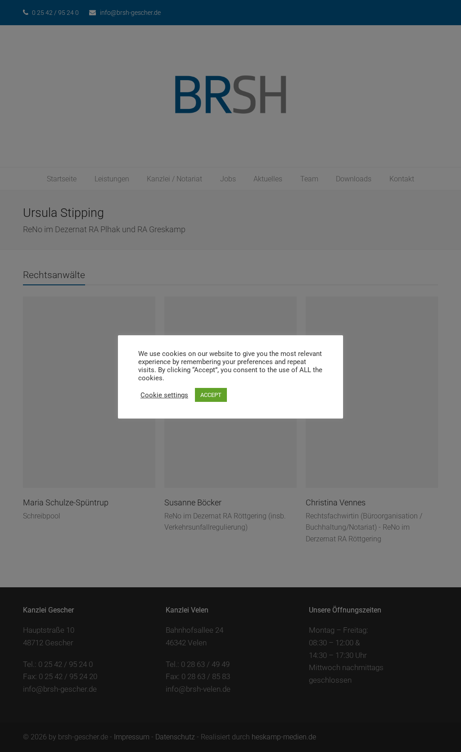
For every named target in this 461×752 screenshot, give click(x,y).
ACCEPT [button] (210, 395)
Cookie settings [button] (164, 395)
